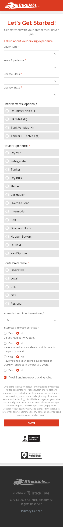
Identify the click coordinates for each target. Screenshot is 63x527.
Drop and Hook (21, 228)
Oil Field (16, 245)
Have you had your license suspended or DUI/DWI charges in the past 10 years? (28, 362)
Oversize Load (20, 203)
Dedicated (17, 270)
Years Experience (14, 60)
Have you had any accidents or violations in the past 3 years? (29, 349)
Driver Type (11, 46)
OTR (13, 295)
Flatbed (15, 186)
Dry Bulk (16, 178)
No (22, 333)
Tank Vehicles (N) (22, 128)
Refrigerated (19, 161)
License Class (12, 74)
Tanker (15, 169)
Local (14, 278)
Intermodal (18, 211)
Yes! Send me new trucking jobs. (30, 377)
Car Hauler (18, 195)
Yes (10, 333)
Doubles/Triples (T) (23, 111)
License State (12, 87)
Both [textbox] (10, 320)
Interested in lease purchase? (21, 327)
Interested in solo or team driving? (24, 313)
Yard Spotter (19, 253)
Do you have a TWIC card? (19, 337)
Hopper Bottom (21, 236)
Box (13, 220)
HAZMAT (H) (19, 119)
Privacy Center (31, 511)
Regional (16, 303)
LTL (13, 287)
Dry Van (16, 153)
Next (31, 423)
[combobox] (31, 53)
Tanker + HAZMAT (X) (25, 136)
